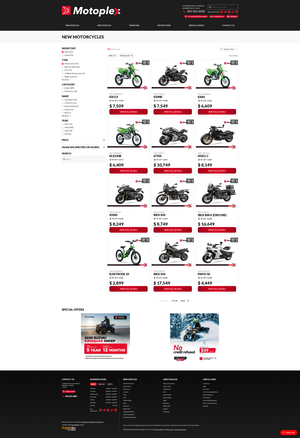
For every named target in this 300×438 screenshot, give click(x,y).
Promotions (164, 25)
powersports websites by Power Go (92, 422)
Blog (204, 386)
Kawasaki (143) (70, 100)
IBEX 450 (159, 215)
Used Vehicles (104, 25)
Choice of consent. (180, 429)
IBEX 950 (159, 274)
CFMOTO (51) (70, 103)
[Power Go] (83, 428)
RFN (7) (67, 113)
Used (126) (68, 55)
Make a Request (208, 395)
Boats (125, 403)
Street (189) (69, 88)
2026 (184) (68, 127)
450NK (158, 97)
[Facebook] (221, 11)
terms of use (170, 429)
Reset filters (233, 55)
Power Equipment (128, 414)
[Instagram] (229, 11)
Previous (164, 301)
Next (183, 301)
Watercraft (126, 409)
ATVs (124, 397)
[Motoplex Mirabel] (91, 11)
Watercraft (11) (70, 77)
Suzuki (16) (68, 109)
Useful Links (209, 379)
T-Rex (125, 395)
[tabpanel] (103, 397)
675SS (157, 156)
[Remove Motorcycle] (132, 55)
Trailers (165, 409)
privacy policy (158, 429)
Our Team (206, 389)
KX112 (113, 97)
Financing (134, 25)
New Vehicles (72, 25)
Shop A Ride (75, 425)
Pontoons (126, 406)
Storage (205, 406)
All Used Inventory (169, 383)
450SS (113, 215)
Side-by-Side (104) (71, 67)
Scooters (126, 392)
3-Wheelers (167, 389)
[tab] (93, 384)
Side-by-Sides (127, 400)
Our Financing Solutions (210, 392)
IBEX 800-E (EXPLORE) (212, 215)
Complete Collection (129, 417)
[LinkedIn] (236, 11)
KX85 (201, 97)
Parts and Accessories (210, 403)
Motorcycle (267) (71, 63)
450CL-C (203, 156)
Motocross (126, 389)
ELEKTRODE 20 (119, 274)
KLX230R (115, 156)
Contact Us (228, 25)
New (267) (68, 52)
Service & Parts (196, 25)
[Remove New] (115, 55)
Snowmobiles (167, 397)
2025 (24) (68, 130)
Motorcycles (127, 386)
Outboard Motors (128, 412)
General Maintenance (210, 400)
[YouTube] (225, 11)
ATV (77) (68, 70)
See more (65, 80)
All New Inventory (128, 383)
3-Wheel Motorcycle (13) (74, 73)
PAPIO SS (204, 274)
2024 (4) (67, 134)
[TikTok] (233, 11)
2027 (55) (68, 124)
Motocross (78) (70, 91)
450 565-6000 (196, 11)
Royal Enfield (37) (71, 106)
